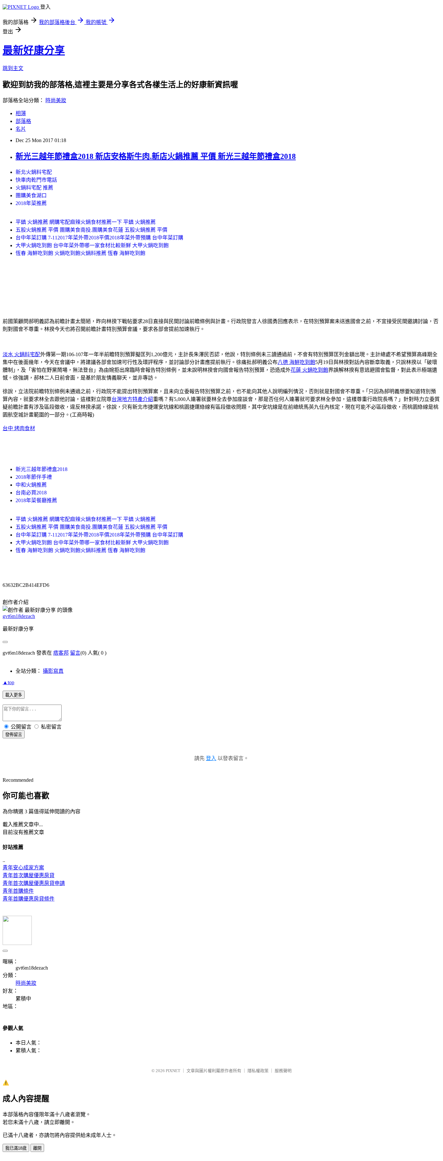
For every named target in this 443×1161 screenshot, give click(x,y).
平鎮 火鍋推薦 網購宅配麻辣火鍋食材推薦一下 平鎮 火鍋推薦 (86, 222)
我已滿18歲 (16, 1148)
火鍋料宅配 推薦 (34, 187)
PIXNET (173, 1070)
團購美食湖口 (31, 195)
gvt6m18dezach (19, 616)
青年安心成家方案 (23, 867)
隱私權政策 (258, 1070)
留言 (75, 653)
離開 (37, 1148)
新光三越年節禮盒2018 (41, 469)
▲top (8, 682)
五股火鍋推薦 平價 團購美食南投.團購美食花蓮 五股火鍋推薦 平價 (91, 230)
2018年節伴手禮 (34, 477)
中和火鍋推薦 (31, 485)
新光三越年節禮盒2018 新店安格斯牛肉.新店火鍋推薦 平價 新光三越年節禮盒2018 (156, 156)
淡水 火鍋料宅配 (21, 354)
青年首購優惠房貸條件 (28, 898)
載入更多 (13, 695)
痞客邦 (61, 653)
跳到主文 (13, 68)
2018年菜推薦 (31, 203)
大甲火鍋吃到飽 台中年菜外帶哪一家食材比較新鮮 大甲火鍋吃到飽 (92, 245)
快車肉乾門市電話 (36, 180)
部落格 (23, 121)
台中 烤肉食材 (19, 428)
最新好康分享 (34, 50)
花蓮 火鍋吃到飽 (309, 370)
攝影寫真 (53, 671)
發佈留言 (13, 734)
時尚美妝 (55, 100)
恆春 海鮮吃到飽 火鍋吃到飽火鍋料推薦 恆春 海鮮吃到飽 (80, 253)
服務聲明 (283, 1070)
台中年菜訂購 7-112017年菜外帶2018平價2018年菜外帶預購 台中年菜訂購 (99, 237)
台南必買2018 (31, 492)
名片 (21, 129)
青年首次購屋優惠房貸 (28, 875)
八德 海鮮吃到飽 (296, 362)
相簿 (21, 113)
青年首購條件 (18, 891)
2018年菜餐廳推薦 (36, 500)
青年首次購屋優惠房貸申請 (34, 883)
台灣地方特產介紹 (132, 399)
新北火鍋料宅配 (34, 172)
